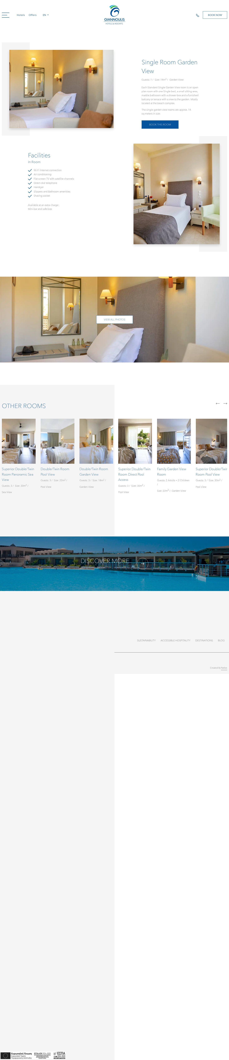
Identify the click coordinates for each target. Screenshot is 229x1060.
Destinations (204, 640)
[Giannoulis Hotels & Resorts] (114, 15)
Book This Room (160, 124)
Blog (221, 640)
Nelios (224, 667)
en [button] (45, 15)
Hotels (21, 15)
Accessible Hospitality (175, 640)
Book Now (215, 15)
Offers (33, 15)
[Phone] (199, 15)
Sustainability (146, 640)
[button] (5, 15)
